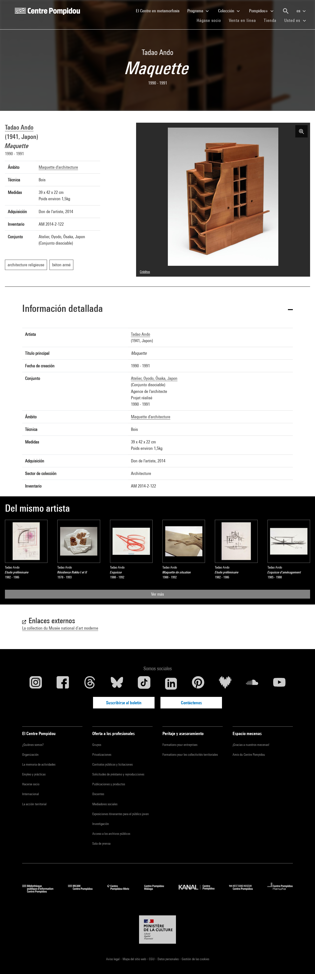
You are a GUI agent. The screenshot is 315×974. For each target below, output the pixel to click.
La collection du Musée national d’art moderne (60, 628)
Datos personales (168, 959)
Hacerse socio (30, 784)
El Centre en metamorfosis (159, 10)
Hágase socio (211, 20)
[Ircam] (84, 891)
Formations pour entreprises (179, 745)
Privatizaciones (101, 754)
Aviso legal (113, 959)
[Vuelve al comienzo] (303, 962)
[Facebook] (62, 683)
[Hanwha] (280, 891)
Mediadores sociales (104, 804)
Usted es (292, 20)
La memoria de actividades (38, 764)
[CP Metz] (122, 891)
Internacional (30, 794)
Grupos (96, 745)
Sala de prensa (101, 843)
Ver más (157, 594)
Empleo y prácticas (34, 774)
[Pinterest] (198, 683)
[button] (157, 309)
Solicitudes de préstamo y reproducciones (118, 774)
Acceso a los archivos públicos (111, 834)
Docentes (98, 794)
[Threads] (89, 683)
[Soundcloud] (252, 683)
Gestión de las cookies (195, 959)
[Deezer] (225, 683)
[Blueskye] (116, 683)
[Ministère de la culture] (157, 929)
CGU (152, 959)
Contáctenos (191, 702)
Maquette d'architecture (58, 167)
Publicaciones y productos (108, 784)
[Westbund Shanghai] (244, 891)
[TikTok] (144, 683)
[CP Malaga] (157, 891)
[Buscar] (286, 11)
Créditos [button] (145, 272)
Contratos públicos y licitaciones (112, 764)
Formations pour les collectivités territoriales (190, 754)
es (299, 10)
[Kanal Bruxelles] (200, 891)
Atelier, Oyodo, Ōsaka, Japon (154, 378)
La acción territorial (34, 804)
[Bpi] (41, 891)
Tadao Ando (19, 127)
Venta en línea (242, 20)
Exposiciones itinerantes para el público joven (120, 814)
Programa (195, 10)
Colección (226, 10)
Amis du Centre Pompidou (249, 754)
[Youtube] (279, 683)
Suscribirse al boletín (124, 702)
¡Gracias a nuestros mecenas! (251, 745)
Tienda (272, 20)
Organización (30, 754)
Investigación (100, 824)
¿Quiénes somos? (33, 745)
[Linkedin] (171, 683)
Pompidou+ (259, 10)
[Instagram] (35, 683)
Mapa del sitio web (135, 959)
